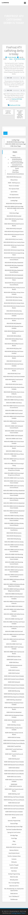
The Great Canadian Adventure (14, 829)
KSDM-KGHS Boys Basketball (14, 700)
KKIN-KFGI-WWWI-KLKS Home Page (15, 144)
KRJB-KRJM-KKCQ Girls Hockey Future (14, 303)
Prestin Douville (11, 57)
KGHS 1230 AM (14, 868)
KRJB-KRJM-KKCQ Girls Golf (14, 361)
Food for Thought (14, 865)
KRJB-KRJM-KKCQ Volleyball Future (14, 231)
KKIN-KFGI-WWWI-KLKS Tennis (14, 438)
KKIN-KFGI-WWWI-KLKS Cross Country (14, 478)
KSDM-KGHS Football (14, 673)
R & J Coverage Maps (14, 882)
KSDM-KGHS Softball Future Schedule (14, 770)
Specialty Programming (14, 820)
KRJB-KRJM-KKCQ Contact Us (14, 847)
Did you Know (14, 180)
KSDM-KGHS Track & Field (14, 746)
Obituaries (14, 862)
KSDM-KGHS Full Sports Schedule (14, 811)
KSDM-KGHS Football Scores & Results (14, 679)
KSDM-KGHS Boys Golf (14, 794)
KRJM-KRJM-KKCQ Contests (14, 533)
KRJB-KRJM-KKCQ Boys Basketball (14, 262)
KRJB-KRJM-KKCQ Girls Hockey (14, 300)
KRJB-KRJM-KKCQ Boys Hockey (14, 297)
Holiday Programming (14, 874)
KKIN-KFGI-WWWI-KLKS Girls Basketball (14, 503)
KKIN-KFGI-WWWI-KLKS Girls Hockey (14, 542)
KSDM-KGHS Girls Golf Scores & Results (14, 808)
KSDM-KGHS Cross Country (14, 776)
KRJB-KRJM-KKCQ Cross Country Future (14, 242)
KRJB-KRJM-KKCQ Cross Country (14, 239)
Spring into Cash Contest (14, 832)
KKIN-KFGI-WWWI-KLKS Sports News (14, 400)
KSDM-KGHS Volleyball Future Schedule (14, 685)
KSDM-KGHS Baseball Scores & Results (14, 764)
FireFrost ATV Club (17, 99)
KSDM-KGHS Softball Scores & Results (14, 773)
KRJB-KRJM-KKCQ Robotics (14, 536)
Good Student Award (14, 853)
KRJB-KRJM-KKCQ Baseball (14, 323)
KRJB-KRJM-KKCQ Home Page (15, 142)
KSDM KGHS (14, 784)
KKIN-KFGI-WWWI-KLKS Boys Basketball (14, 490)
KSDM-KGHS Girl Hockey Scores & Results (14, 743)
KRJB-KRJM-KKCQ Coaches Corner (14, 814)
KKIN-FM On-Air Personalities (14, 397)
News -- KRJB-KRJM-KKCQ (17, 59)
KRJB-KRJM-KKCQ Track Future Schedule (14, 376)
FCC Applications (14, 194)
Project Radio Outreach (14, 197)
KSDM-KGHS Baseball (14, 759)
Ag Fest (14, 817)
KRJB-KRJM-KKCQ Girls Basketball (14, 275)
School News (15, 172)
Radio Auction (14, 893)
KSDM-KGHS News (14, 662)
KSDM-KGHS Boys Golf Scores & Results (14, 800)
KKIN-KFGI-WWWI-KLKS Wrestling (14, 554)
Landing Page (15, 140)
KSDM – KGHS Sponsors (14, 182)
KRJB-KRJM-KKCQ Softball (14, 336)
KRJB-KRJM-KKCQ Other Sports (14, 384)
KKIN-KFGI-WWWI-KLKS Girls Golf (14, 631)
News (14, 155)
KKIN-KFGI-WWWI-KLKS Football (14, 413)
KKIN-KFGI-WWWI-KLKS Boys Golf (14, 619)
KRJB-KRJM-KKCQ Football (14, 216)
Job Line (14, 844)
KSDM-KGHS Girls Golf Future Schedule (14, 806)
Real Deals (14, 871)
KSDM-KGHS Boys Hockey (14, 725)
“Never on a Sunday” (14, 185)
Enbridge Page (14, 835)
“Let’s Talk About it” (14, 896)
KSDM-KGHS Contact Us (15, 786)
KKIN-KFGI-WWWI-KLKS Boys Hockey (14, 515)
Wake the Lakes (14, 877)
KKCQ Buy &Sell (14, 880)
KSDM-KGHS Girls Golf (14, 803)
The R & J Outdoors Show (14, 856)
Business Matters (14, 850)
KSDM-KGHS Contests (14, 670)
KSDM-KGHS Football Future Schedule (14, 676)
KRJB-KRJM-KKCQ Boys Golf (14, 348)
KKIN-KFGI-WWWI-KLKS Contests (14, 410)
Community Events (15, 157)
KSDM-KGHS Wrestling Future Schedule (14, 694)
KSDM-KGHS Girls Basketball (14, 712)
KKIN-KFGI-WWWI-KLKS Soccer (14, 451)
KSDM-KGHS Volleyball (14, 682)
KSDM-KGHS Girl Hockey (14, 737)
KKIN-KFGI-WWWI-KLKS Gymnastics (14, 567)
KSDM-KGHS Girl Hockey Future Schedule (14, 740)
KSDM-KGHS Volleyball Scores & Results (14, 688)
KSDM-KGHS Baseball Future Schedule (14, 762)
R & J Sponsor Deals (14, 188)
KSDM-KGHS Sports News (14, 656)
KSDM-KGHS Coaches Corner (14, 659)
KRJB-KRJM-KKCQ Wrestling (14, 311)
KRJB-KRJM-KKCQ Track (14, 373)
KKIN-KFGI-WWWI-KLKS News (14, 402)
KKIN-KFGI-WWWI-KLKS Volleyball (14, 435)
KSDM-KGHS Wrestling (14, 691)
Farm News (15, 170)
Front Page (14, 838)
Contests (14, 859)
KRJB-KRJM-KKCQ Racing (14, 539)
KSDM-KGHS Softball (14, 767)
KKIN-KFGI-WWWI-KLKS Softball (14, 606)
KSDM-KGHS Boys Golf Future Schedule (14, 797)
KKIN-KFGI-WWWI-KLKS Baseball (14, 594)
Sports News (14, 191)
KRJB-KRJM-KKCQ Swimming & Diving (14, 250)
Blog (14, 841)
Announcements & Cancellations (15, 174)
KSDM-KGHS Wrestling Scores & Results (14, 697)
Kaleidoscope (14, 899)
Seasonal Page (14, 823)
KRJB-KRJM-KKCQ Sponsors (14, 177)
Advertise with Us (14, 885)
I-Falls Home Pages (15, 146)
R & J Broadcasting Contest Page (14, 826)
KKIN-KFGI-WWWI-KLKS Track (14, 644)
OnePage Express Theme (18, 913)
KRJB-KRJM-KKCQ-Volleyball (14, 228)
